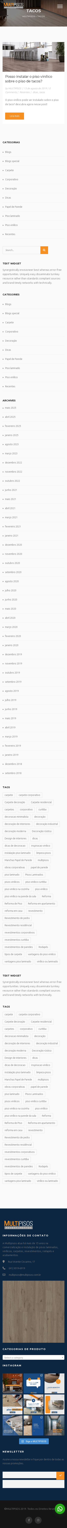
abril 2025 (10, 417)
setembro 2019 (13, 681)
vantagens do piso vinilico (42, 954)
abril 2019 (10, 727)
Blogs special (12, 161)
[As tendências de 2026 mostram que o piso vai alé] (33, 1404)
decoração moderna (15, 831)
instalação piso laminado (18, 853)
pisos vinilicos (12, 882)
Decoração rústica (41, 831)
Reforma (46, 896)
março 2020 (11, 627)
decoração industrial (47, 824)
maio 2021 (10, 499)
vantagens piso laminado (18, 961)
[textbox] (33, 1357)
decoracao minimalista (16, 816)
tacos (42, 92)
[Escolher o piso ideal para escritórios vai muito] (13, 1383)
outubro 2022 (12, 480)
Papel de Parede (13, 206)
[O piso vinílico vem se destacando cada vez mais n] (13, 1404)
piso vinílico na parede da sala (20, 896)
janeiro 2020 (11, 645)
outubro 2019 (12, 672)
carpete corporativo (29, 795)
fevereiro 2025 (13, 426)
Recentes (25, 92)
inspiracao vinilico (40, 845)
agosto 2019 (12, 691)
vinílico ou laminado (47, 961)
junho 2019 (11, 709)
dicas (35, 92)
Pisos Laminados (34, 874)
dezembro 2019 (13, 654)
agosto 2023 (12, 444)
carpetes (9, 809)
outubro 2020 (12, 563)
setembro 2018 (13, 773)
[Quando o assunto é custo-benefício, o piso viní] (54, 1383)
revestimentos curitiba (17, 939)
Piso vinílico (11, 225)
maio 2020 (10, 608)
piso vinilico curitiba (35, 882)
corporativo (26, 809)
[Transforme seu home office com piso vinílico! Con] (33, 1425)
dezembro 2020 (13, 544)
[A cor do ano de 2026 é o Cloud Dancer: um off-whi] (33, 1383)
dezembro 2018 (13, 764)
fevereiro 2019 (13, 745)
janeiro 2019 (11, 754)
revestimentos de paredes (19, 947)
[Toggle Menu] (60, 6)
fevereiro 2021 (13, 526)
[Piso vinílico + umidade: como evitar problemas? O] (54, 1404)
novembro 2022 (13, 471)
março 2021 (11, 517)
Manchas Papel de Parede (18, 860)
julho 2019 (10, 700)
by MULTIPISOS (13, 88)
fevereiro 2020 (13, 636)
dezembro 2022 (13, 462)
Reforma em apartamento (41, 903)
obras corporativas (15, 867)
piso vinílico (41, 889)
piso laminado (12, 874)
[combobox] (33, 1357)
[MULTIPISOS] (13, 5)
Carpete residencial (41, 802)
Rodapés (43, 947)
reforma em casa (13, 910)
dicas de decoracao (15, 845)
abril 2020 (10, 617)
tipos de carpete (13, 954)
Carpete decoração (15, 802)
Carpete (9, 170)
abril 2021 (10, 508)
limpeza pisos (43, 853)
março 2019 (11, 736)
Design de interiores (15, 838)
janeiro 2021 (11, 535)
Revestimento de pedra (17, 918)
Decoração (11, 188)
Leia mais (14, 116)
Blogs (8, 152)
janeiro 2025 (11, 435)
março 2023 (11, 453)
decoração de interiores (17, 824)
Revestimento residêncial (18, 925)
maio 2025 (10, 407)
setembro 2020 (13, 572)
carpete (9, 795)
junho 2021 (11, 490)
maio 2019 (10, 718)
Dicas (8, 197)
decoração (40, 816)
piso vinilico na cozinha (17, 889)
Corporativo (11, 179)
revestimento (35, 910)
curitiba (42, 809)
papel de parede (39, 867)
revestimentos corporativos (20, 932)
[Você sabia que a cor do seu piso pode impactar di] (54, 1425)
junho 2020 (11, 599)
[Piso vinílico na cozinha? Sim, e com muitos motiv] (13, 1425)
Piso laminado (12, 216)
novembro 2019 (13, 663)
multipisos (43, 860)
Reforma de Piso (13, 903)
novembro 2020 (13, 554)
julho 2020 (10, 590)
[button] (60, 1509)
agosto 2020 (12, 581)
